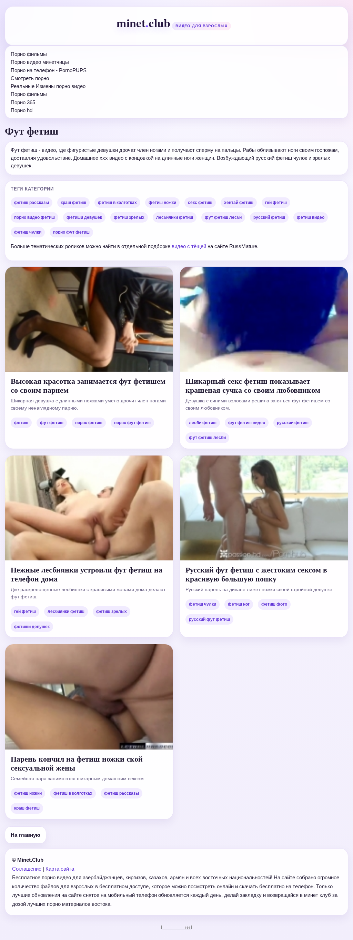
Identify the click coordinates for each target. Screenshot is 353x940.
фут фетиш (51, 422)
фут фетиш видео (246, 422)
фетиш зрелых (129, 217)
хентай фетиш (238, 202)
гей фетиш (276, 202)
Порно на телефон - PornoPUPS (49, 70)
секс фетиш (200, 202)
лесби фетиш (202, 422)
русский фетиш (269, 217)
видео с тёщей (190, 246)
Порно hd (21, 110)
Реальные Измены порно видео (48, 86)
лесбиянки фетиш (174, 217)
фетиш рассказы (31, 202)
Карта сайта (60, 869)
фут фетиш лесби (223, 217)
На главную (25, 835)
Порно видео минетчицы (40, 62)
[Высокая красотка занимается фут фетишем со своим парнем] (89, 319)
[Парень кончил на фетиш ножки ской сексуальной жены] (89, 696)
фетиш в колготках (117, 202)
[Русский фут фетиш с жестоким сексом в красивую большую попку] (264, 508)
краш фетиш (73, 202)
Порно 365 (23, 102)
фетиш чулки (27, 232)
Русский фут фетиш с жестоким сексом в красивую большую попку (256, 574)
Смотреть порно (30, 78)
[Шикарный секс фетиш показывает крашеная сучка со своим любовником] (264, 319)
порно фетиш (88, 422)
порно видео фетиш (34, 217)
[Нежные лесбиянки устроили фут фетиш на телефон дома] (89, 508)
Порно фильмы (29, 54)
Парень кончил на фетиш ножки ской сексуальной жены (77, 763)
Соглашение (26, 869)
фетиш (21, 422)
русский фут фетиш (209, 619)
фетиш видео (310, 217)
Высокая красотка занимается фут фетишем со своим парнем (88, 385)
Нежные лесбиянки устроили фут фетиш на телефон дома (86, 574)
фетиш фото (274, 604)
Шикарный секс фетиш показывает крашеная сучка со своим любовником (252, 385)
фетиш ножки (162, 202)
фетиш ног (239, 604)
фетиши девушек (84, 217)
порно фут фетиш (71, 232)
